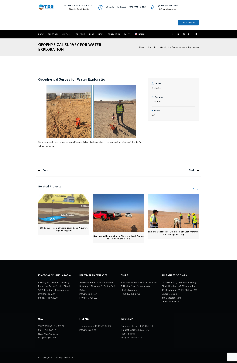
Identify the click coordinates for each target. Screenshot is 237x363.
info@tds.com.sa (167, 9)
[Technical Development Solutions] (46, 7)
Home (41, 34)
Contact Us (114, 34)
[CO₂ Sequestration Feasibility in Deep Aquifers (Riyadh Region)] (63, 209)
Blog (91, 34)
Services (66, 34)
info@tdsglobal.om (171, 298)
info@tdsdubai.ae (88, 294)
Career (127, 34)
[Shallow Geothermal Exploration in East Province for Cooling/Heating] (173, 211)
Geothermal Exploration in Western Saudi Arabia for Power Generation (118, 237)
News (101, 34)
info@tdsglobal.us (47, 338)
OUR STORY (53, 34)
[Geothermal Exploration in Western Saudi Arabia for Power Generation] (118, 213)
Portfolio (80, 34)
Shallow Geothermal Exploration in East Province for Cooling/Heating (173, 233)
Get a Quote (188, 22)
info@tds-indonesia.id (132, 338)
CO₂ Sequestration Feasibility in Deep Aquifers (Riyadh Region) (64, 229)
